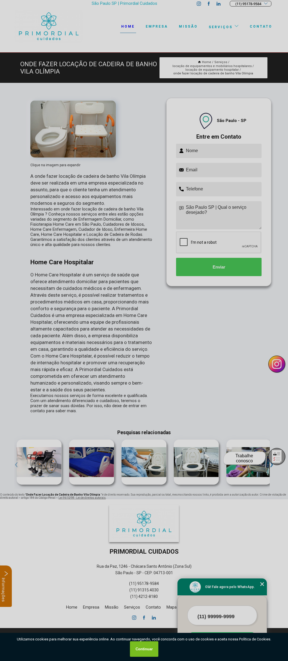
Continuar (144, 649)
